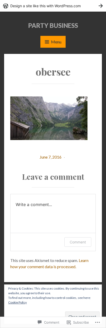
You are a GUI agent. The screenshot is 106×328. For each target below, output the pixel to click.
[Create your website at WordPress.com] (53, 6)
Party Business (53, 25)
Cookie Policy (17, 302)
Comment (78, 242)
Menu (56, 41)
